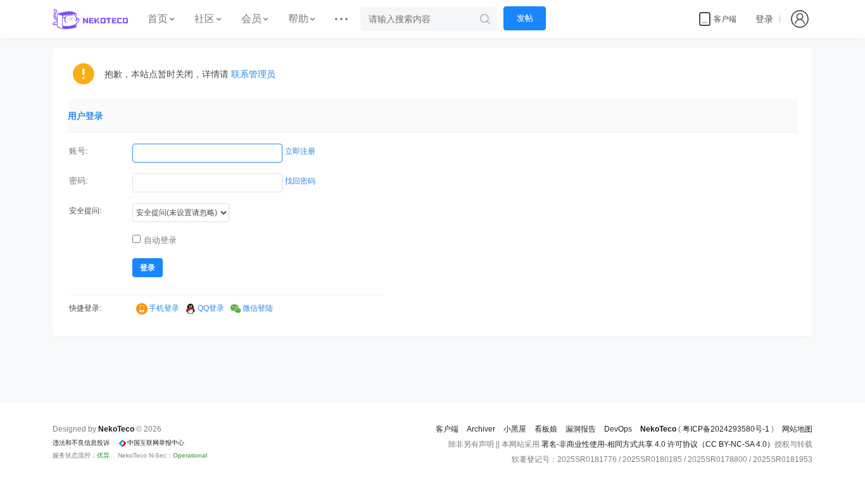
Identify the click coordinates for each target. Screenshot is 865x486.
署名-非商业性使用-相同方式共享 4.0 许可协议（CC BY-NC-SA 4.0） (657, 444)
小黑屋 (514, 429)
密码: (78, 180)
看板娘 (545, 429)
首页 (158, 18)
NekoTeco (658, 429)
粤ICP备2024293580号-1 (726, 429)
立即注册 (300, 151)
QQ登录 (211, 308)
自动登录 (160, 240)
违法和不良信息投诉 (81, 442)
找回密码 (300, 181)
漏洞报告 (580, 429)
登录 (764, 19)
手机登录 (164, 308)
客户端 (447, 429)
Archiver (481, 429)
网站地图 (797, 429)
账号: (78, 151)
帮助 (298, 18)
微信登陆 (258, 308)
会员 (251, 18)
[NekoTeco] (90, 19)
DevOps (618, 429)
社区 (204, 18)
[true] (485, 19)
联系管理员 (253, 74)
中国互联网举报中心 (155, 442)
